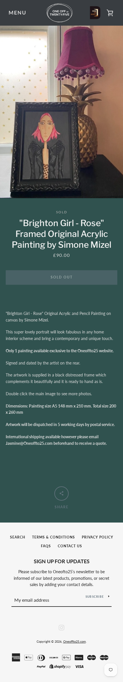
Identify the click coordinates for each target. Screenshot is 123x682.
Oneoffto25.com (74, 641)
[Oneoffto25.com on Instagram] (61, 626)
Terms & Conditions (53, 537)
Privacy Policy (97, 537)
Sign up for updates (62, 561)
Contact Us (70, 546)
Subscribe (95, 596)
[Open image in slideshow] (61, 112)
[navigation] (17, 12)
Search (17, 537)
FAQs (46, 546)
